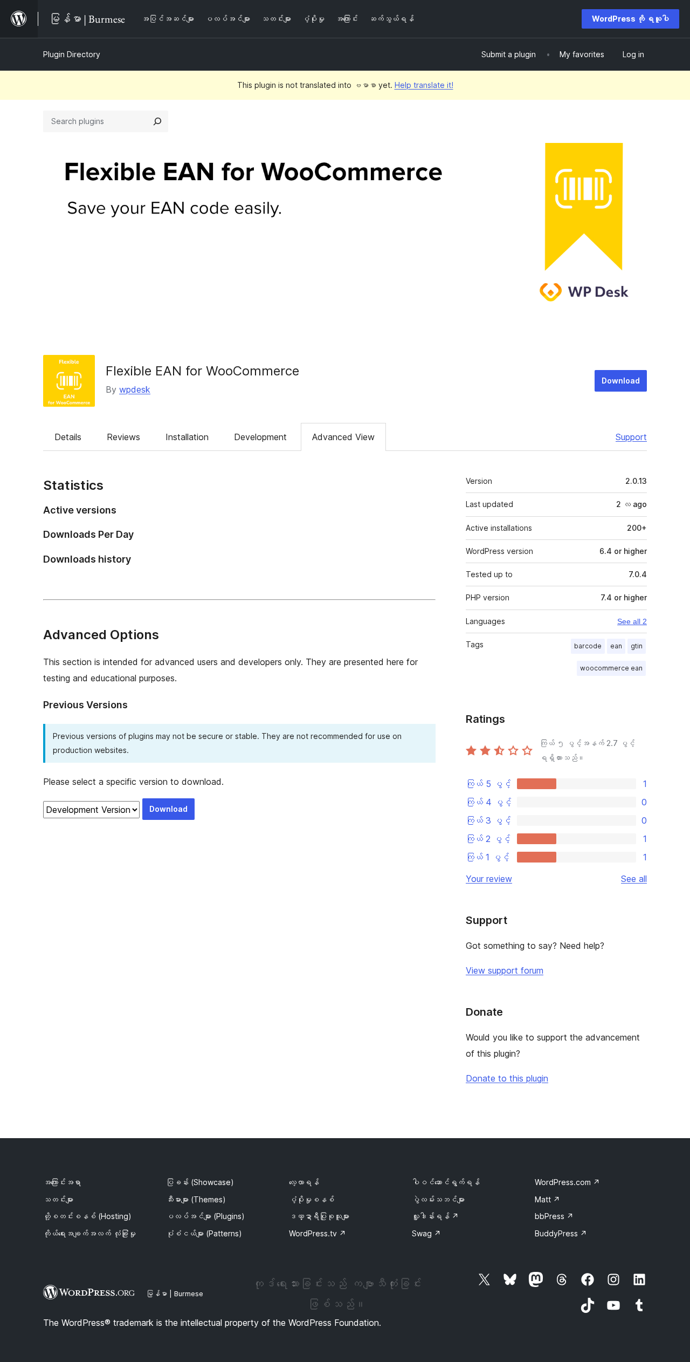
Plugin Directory (71, 54)
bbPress (554, 1216)
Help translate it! (424, 85)
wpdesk (134, 389)
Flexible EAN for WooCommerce (202, 371)
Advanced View (343, 437)
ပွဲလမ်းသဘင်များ (438, 1199)
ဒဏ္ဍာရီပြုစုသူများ (319, 1216)
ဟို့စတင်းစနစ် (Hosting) (87, 1216)
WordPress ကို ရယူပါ (630, 18)
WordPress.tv (317, 1233)
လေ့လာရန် (304, 1182)
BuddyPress (561, 1233)
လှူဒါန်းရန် (435, 1216)
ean (616, 646)
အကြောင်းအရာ (62, 1182)
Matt (547, 1199)
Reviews (123, 437)
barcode (588, 646)
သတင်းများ (58, 1199)
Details (67, 437)
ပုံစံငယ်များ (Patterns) (204, 1233)
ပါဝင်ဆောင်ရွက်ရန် (446, 1182)
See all (634, 878)
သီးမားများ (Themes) (196, 1199)
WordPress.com (567, 1182)
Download (621, 380)
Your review (489, 878)
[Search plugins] (157, 121)
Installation (187, 437)
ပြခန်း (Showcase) (200, 1182)
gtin (637, 646)
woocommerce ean (611, 668)
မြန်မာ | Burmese (174, 1293)
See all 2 (632, 621)
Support (631, 437)
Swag (426, 1233)
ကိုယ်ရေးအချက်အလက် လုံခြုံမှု (89, 1233)
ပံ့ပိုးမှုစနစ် (311, 1199)
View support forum (504, 970)
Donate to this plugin (507, 1078)
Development (260, 437)
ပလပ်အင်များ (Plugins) (205, 1216)
